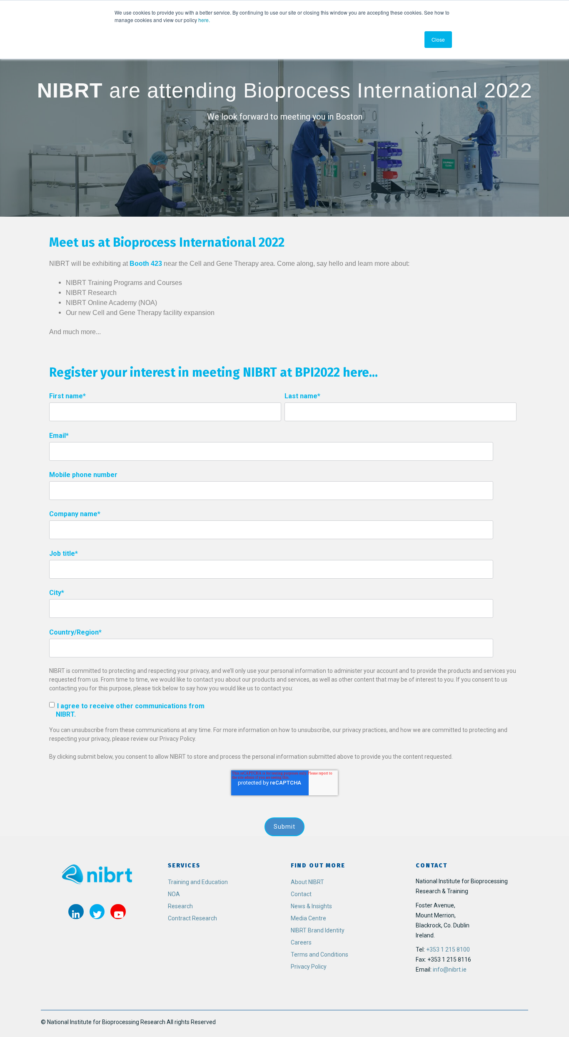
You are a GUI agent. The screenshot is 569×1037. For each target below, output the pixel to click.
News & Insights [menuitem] (311, 906)
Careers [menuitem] (301, 942)
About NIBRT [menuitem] (307, 882)
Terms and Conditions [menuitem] (319, 954)
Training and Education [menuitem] (198, 882)
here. (203, 19)
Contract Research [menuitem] (192, 918)
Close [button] (438, 39)
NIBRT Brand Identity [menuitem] (317, 930)
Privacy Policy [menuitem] (309, 966)
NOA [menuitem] (174, 894)
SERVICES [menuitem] (184, 865)
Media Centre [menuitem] (308, 918)
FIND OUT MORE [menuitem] (318, 865)
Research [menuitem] (180, 906)
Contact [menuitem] (301, 894)
